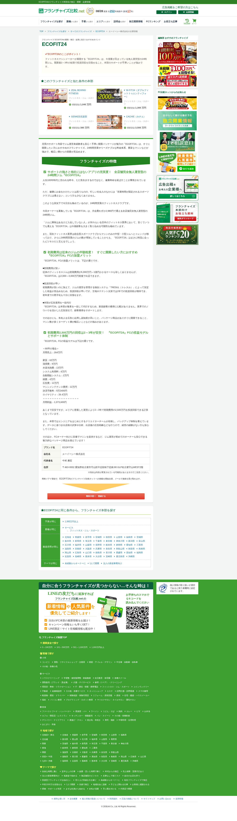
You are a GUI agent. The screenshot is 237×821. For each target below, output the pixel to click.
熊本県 (88, 556)
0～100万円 (47, 647)
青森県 (78, 537)
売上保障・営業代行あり (133, 771)
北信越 (45, 739)
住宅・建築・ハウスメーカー (136, 695)
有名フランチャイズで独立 (135, 780)
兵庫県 (98, 548)
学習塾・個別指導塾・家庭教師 (77, 678)
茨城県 (140, 537)
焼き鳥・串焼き (94, 720)
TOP (41, 31)
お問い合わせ (165, 799)
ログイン (168, 12)
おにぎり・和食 (49, 724)
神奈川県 (120, 541)
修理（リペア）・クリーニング (108, 682)
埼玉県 (88, 541)
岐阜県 (109, 545)
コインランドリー (141, 687)
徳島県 (98, 552)
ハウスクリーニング (50, 678)
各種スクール (120, 678)
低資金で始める (70, 776)
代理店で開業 (126, 789)
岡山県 (68, 552)
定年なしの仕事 (68, 771)
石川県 (68, 545)
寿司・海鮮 (109, 720)
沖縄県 (131, 556)
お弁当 (147, 711)
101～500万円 (63, 647)
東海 (44, 748)
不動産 (45, 691)
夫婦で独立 (84, 784)
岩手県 (88, 537)
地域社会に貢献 (99, 784)
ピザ (138, 711)
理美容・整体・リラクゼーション (56, 687)
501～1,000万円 (80, 647)
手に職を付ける (109, 789)
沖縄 (50, 761)
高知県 (129, 552)
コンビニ (46, 662)
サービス (69, 528)
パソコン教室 (56, 700)
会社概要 (73, 799)
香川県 (109, 552)
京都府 (78, 548)
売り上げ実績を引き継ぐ (85, 780)
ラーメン (95, 711)
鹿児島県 (120, 556)
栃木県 (68, 541)
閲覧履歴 (187, 23)
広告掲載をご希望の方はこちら (180, 7)
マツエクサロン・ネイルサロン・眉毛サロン (116, 700)
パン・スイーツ (103, 716)
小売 (44, 658)
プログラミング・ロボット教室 (79, 700)
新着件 (128, 11)
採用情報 (179, 799)
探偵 (118, 695)
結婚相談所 (57, 691)
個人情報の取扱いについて (93, 799)
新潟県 (131, 541)
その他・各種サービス (75, 691)
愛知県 (129, 545)
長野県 (98, 545)
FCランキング (153, 21)
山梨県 (88, 545)
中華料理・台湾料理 (127, 720)
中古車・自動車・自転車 (127, 662)
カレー (129, 711)
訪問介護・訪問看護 (125, 691)
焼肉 (120, 711)
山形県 (119, 537)
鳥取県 (131, 548)
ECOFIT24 (100, 31)
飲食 (44, 707)
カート (194, 23)
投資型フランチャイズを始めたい (56, 780)
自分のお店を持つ (132, 776)
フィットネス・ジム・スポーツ (84, 530)
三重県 (140, 545)
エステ (110, 691)
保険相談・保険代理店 (79, 695)
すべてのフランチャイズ (81, 31)
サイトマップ (149, 799)
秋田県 (109, 537)
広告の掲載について (130, 799)
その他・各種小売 (50, 666)
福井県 (78, 545)
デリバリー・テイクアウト (53, 720)
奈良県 (109, 548)
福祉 (44, 700)
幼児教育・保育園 (102, 678)
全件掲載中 (115, 11)
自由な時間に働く (50, 771)
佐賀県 (68, 556)
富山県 (142, 541)
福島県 (129, 537)
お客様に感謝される (140, 784)
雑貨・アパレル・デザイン (100, 662)
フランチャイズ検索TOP (54, 637)
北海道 (68, 537)
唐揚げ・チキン (76, 720)
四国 (44, 756)
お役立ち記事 (170, 21)
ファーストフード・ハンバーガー (56, 711)
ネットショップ (96, 691)
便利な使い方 (59, 799)
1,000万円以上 (71, 521)
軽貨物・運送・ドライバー (53, 695)
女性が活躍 (94, 789)
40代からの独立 (111, 771)
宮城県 (98, 537)
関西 (44, 752)
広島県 (78, 552)
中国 (50, 756)
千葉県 (98, 541)
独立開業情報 (136, 21)
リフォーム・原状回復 (102, 695)
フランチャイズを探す (51, 21)
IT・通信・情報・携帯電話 (86, 687)
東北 (52, 735)
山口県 (88, 552)
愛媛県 (119, 552)
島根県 (142, 548)
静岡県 (119, 545)
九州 (44, 761)
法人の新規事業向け (112, 563)
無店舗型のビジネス (90, 776)
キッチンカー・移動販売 (82, 716)
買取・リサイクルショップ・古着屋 (69, 662)
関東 (44, 743)
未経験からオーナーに (75, 563)
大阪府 (88, 548)
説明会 (120, 21)
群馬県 (78, 541)
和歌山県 (120, 548)
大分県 (98, 556)
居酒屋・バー (81, 711)
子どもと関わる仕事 (119, 784)
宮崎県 (109, 556)
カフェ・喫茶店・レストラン (54, 716)
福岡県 (140, 552)
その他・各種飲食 (122, 716)
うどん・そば (108, 711)
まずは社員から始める (75, 789)
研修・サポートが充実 (51, 789)
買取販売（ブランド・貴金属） (55, 682)
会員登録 (190, 12)
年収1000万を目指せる (52, 784)
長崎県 (78, 556)
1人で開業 (95, 563)
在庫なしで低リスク (111, 776)
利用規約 (113, 799)
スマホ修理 (143, 691)
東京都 (109, 541)
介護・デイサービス (82, 682)
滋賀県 (68, 548)
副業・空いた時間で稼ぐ (90, 771)
